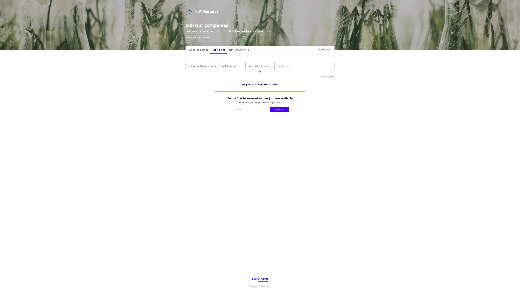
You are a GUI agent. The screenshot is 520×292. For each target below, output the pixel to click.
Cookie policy (266, 286)
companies (198, 49)
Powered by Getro (327, 77)
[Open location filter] (331, 66)
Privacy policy (254, 286)
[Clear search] (241, 66)
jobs (219, 49)
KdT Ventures (206, 11)
